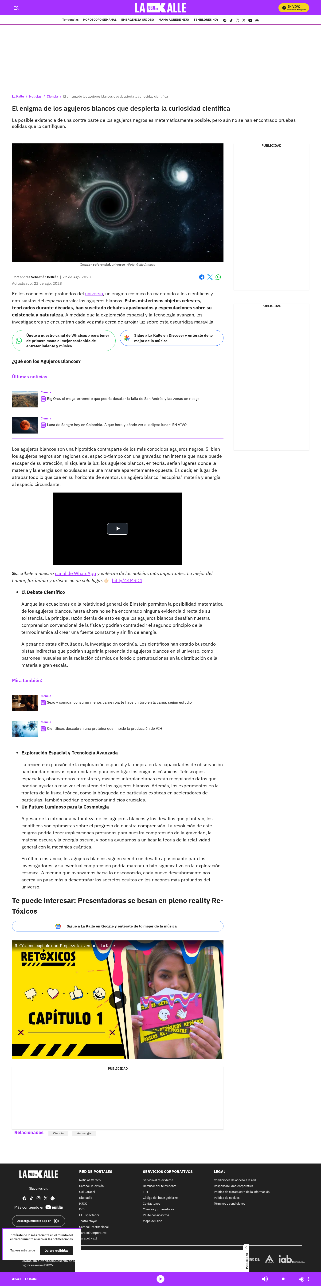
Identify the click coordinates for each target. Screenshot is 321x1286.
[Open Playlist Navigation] (308, 1279)
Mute (265, 1279)
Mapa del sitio (152, 1221)
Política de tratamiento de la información (242, 1192)
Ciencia (52, 96)
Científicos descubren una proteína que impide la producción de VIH (104, 728)
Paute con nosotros (156, 1215)
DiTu (82, 1209)
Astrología (84, 1133)
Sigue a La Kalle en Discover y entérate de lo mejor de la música (173, 338)
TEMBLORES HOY (206, 20)
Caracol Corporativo (92, 1232)
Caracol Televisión (91, 1186)
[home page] (160, 7)
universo (94, 293)
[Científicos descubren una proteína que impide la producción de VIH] (25, 729)
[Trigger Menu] (16, 8)
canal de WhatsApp (75, 573)
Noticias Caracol (90, 1180)
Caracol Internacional (94, 1226)
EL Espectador (89, 1215)
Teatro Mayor (88, 1221)
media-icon (160, 1278)
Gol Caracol (87, 1192)
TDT (145, 1192)
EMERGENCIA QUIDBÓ (137, 20)
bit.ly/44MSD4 (127, 580)
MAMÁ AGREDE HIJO (174, 20)
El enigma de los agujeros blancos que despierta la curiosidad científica (115, 96)
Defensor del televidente (159, 1186)
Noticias (35, 96)
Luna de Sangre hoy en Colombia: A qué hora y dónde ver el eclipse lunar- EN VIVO (117, 424)
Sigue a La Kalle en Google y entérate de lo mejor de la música (122, 926)
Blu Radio (85, 1197)
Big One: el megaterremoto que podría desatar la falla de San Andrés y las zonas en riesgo (123, 398)
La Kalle (18, 96)
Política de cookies (226, 1197)
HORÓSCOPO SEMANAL (100, 20)
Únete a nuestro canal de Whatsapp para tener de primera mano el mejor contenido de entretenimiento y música (67, 340)
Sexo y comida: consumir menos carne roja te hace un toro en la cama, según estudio (119, 702)
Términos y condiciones (229, 1203)
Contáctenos (151, 1203)
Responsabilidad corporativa (233, 1186)
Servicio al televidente (158, 1180)
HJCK (83, 1203)
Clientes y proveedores (158, 1209)
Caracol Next (88, 1238)
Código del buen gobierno (160, 1197)
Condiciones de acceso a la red (235, 1180)
